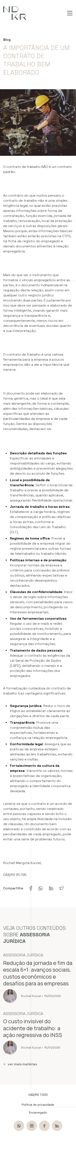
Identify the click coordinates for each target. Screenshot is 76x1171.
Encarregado (38, 1112)
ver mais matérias (22, 1064)
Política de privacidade (38, 1105)
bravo (71, 1143)
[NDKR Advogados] (14, 13)
